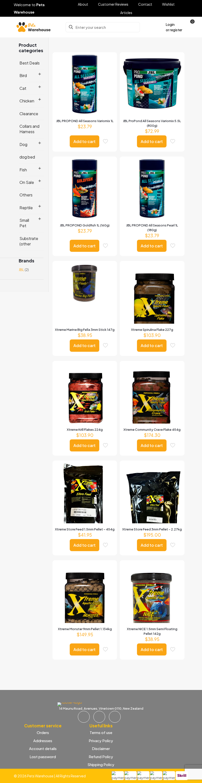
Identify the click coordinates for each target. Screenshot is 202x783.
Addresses (42, 740)
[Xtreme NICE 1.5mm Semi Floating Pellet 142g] (152, 600)
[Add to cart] (107, 61)
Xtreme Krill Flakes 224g (85, 429)
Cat (22, 88)
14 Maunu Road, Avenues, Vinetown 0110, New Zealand (101, 708)
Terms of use (101, 732)
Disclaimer (101, 748)
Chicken (26, 100)
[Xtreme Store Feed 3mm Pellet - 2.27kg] (152, 503)
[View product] (107, 72)
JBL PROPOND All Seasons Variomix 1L (85, 121)
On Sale (26, 182)
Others (26, 194)
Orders (43, 732)
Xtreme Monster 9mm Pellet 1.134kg (85, 629)
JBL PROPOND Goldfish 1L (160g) (85, 225)
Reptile (26, 207)
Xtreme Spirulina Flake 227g (152, 330)
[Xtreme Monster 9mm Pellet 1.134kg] (85, 602)
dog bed (27, 157)
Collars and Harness (29, 129)
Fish (23, 169)
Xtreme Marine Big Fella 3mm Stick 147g (85, 330)
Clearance (28, 113)
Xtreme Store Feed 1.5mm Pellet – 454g (85, 529)
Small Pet (24, 223)
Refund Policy (101, 756)
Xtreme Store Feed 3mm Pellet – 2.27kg (152, 529)
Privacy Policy (101, 740)
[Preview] (107, 93)
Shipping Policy (100, 764)
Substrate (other (28, 241)
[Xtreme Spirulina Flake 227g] (152, 303)
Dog (23, 144)
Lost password (43, 756)
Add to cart (84, 141)
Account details (43, 748)
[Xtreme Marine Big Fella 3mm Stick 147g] (85, 283)
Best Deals (29, 62)
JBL (21, 269)
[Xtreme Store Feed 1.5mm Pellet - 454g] (85, 503)
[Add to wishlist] (107, 82)
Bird (23, 75)
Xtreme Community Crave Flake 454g (152, 429)
